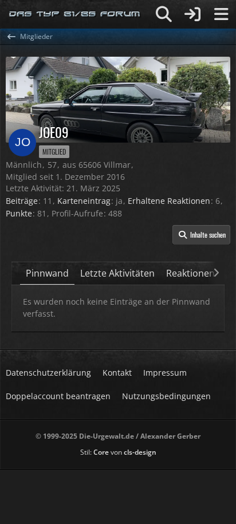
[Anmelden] (192, 14)
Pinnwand (47, 273)
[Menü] (221, 14)
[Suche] (163, 14)
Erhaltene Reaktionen (169, 200)
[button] (201, 235)
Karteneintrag (84, 200)
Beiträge (22, 200)
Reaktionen (190, 273)
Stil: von (118, 452)
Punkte (19, 213)
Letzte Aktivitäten (117, 273)
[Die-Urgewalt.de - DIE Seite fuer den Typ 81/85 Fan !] (75, 14)
